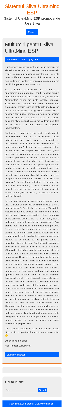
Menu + (32, 32)
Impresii (21, 354)
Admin (37, 59)
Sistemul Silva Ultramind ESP (40, 403)
